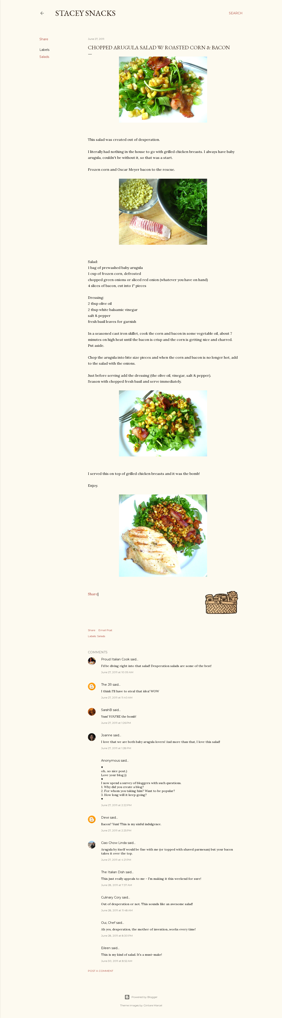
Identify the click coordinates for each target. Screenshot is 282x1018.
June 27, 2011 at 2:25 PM (116, 830)
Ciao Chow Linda (114, 843)
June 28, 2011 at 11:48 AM (117, 910)
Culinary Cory (111, 897)
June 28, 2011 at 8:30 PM (117, 935)
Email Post (105, 630)
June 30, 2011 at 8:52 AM (116, 961)
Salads (44, 57)
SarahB (106, 710)
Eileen (106, 948)
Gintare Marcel (152, 1005)
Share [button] (43, 39)
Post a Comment (100, 970)
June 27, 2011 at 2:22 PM (116, 805)
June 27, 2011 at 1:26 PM (116, 722)
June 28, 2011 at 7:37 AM (116, 885)
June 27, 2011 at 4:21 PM (116, 859)
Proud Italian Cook (115, 659)
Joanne (106, 735)
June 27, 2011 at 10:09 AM (117, 672)
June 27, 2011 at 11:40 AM (116, 697)
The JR (106, 685)
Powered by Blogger (145, 997)
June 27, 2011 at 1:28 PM (116, 748)
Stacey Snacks (85, 13)
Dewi (105, 818)
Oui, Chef (108, 923)
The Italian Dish (113, 872)
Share (93, 594)
